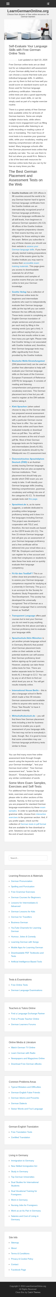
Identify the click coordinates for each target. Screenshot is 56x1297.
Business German (19, 922)
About (14, 1248)
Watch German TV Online (23, 1047)
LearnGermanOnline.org (28, 11)
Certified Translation (20, 1137)
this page (33, 499)
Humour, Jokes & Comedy (23, 936)
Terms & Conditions (20, 1253)
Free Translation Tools (21, 1132)
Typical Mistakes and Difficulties (26, 1087)
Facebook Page (18, 1270)
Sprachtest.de (19, 504)
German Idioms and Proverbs (25, 1098)
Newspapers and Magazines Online (28, 1058)
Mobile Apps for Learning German (27, 947)
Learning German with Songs (25, 942)
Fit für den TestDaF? (22, 573)
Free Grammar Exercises (23, 892)
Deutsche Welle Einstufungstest (28, 361)
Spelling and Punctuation (22, 886)
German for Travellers (21, 917)
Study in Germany (19, 1171)
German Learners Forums (23, 1024)
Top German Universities (22, 1177)
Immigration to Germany (22, 1160)
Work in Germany (19, 1200)
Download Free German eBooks (26, 1064)
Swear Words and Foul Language (27, 1109)
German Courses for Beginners (26, 897)
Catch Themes (34, 1292)
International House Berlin (25, 690)
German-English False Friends (25, 1092)
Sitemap (15, 1242)
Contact (14, 1264)
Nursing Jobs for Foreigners (24, 1205)
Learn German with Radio (23, 1053)
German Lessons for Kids (23, 911)
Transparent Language (23, 615)
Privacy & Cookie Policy (22, 1259)
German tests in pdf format (33, 824)
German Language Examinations (26, 990)
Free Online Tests (19, 985)
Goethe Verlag (19, 292)
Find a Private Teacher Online (25, 1019)
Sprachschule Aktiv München (27, 638)
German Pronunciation (21, 881)
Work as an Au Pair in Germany (26, 1210)
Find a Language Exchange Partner (28, 1013)
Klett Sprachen (19, 406)
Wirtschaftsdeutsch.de (23, 716)
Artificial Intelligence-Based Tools (26, 961)
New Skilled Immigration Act (24, 1166)
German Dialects (19, 1103)
